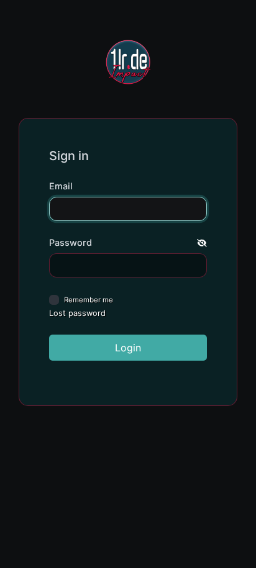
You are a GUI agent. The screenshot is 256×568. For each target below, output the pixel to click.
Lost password (77, 313)
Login (128, 347)
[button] (202, 243)
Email (61, 186)
